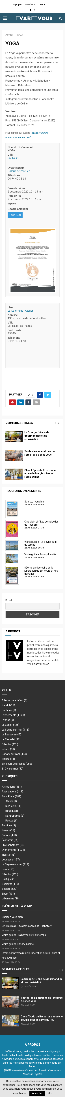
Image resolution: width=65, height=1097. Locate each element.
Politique (9, 879)
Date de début (16, 188)
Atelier (11, 801)
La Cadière (10, 724)
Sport (8, 893)
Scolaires (10, 883)
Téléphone (14, 175)
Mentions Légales (32, 1074)
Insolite (8, 854)
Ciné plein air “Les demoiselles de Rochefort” (27, 926)
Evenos (8, 719)
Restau (11, 820)
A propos (17, 4)
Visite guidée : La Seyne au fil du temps (24, 935)
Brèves (8, 830)
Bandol (9, 705)
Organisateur (16, 167)
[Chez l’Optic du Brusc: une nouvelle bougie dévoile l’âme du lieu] (14, 474)
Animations (12, 786)
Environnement (13, 844)
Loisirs (8, 869)
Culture (9, 835)
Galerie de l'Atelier (19, 170)
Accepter (37, 1093)
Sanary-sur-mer (14, 754)
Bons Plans (11, 796)
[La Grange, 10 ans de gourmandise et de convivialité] (14, 436)
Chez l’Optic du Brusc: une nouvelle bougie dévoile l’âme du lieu (40, 473)
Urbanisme (11, 898)
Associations (12, 791)
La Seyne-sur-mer (15, 729)
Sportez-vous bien (12, 916)
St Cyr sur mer (12, 768)
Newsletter (30, 4)
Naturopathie (14, 815)
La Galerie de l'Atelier (20, 310)
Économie (10, 840)
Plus (50, 1093)
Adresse (13, 314)
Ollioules (10, 744)
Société (9, 888)
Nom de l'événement (20, 147)
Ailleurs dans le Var (14, 700)
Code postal (15, 330)
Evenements (9, 715)
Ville (10, 154)
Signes (8, 758)
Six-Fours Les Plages (17, 763)
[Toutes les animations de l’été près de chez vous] (14, 455)
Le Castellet (11, 739)
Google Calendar (18, 208)
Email (8, 600)
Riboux (8, 749)
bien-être (13, 806)
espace (12, 203)
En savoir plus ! (40, 664)
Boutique (9, 710)
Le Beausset (11, 734)
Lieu (10, 307)
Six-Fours (13, 157)
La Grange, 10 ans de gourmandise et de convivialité (36, 435)
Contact (43, 4)
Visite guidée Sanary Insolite (18, 944)
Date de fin (14, 195)
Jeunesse (11, 859)
